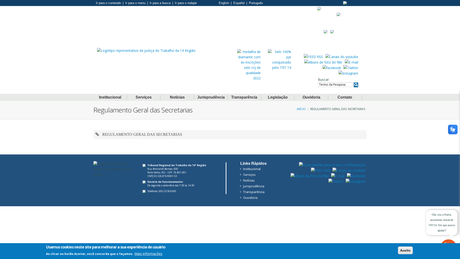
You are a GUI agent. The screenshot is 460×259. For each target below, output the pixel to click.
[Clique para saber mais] (249, 64)
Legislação (278, 97)
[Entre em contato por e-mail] (351, 61)
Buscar (323, 79)
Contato (345, 97)
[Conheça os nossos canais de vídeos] (341, 56)
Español (239, 3)
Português (256, 3)
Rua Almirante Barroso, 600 (162, 169)
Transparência (244, 97)
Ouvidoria (311, 97)
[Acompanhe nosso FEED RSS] (313, 56)
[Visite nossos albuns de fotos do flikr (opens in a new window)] (323, 61)
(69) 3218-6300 (167, 191)
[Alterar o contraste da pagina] (345, 3)
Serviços (144, 97)
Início (301, 109)
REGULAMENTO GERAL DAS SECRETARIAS (141, 134)
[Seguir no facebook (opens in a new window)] (331, 67)
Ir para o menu (135, 3)
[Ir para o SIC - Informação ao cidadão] (319, 8)
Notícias (177, 97)
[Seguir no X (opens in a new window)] (350, 67)
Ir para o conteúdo (108, 3)
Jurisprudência (211, 97)
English (224, 3)
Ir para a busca (160, 3)
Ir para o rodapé (186, 3)
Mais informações (148, 253)
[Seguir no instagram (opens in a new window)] (348, 73)
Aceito (405, 250)
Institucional (110, 97)
